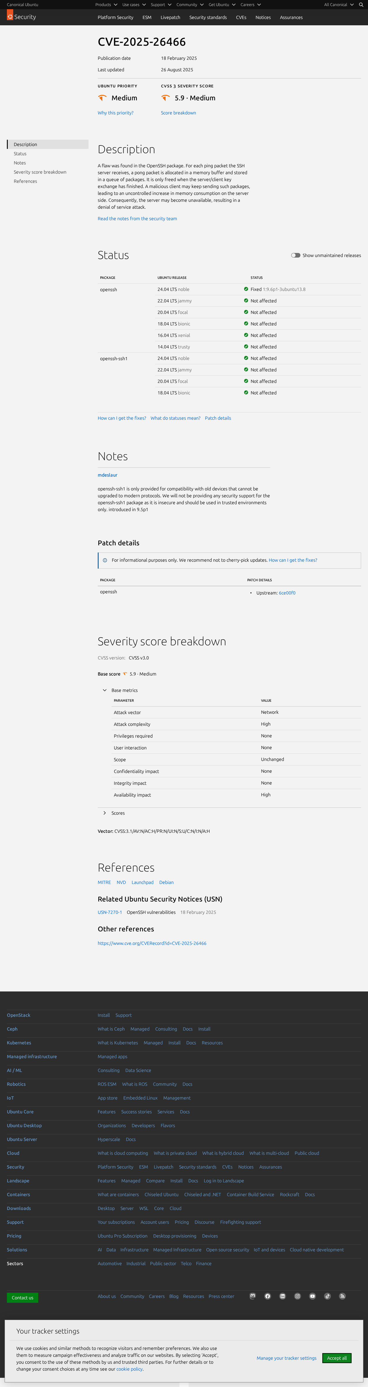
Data (111, 1249)
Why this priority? (115, 112)
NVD (121, 882)
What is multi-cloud (269, 1153)
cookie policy (129, 1368)
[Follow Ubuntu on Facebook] (268, 1297)
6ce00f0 (287, 592)
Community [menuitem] (187, 4)
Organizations (112, 1125)
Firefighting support (240, 1222)
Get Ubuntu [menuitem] (219, 4)
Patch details (218, 418)
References (25, 181)
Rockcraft (289, 1194)
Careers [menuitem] (247, 4)
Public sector (163, 1263)
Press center (221, 1296)
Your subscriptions (116, 1222)
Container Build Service (250, 1194)
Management (177, 1097)
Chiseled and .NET (202, 1194)
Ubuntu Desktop (24, 1125)
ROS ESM (107, 1084)
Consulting (166, 1028)
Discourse (204, 1222)
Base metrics (125, 690)
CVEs (241, 17)
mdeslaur (107, 474)
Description (25, 144)
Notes (20, 162)
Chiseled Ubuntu (162, 1194)
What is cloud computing (123, 1153)
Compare (155, 1180)
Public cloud (307, 1153)
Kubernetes (19, 1042)
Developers (143, 1125)
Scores (118, 813)
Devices (210, 1235)
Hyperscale (109, 1139)
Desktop (106, 1208)
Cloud (13, 1153)
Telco (186, 1263)
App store (108, 1097)
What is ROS (134, 1084)
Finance (204, 1263)
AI (100, 1249)
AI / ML (14, 1070)
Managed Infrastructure (177, 1249)
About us (107, 1296)
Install (104, 1015)
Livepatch (170, 17)
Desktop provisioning (174, 1235)
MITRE (104, 882)
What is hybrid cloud (223, 1153)
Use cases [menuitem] (130, 4)
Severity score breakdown (40, 171)
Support (124, 1015)
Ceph (12, 1028)
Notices (263, 17)
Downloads (19, 1208)
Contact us (22, 1297)
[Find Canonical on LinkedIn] (283, 1297)
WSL (143, 1208)
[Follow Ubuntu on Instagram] (298, 1297)
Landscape (18, 1180)
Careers (157, 1296)
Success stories (136, 1111)
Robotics (16, 1084)
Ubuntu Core (20, 1111)
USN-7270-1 (110, 912)
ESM (147, 17)
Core (159, 1208)
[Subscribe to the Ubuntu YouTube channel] (313, 1297)
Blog (174, 1296)
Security (15, 1166)
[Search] (361, 4)
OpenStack (18, 1015)
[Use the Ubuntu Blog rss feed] (343, 1297)
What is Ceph (111, 1028)
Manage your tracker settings (287, 1358)
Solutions (17, 1249)
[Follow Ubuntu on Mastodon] (253, 1297)
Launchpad (143, 882)
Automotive (110, 1263)
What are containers (118, 1194)
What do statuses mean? (175, 418)
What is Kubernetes (118, 1042)
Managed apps (112, 1056)
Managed (140, 1028)
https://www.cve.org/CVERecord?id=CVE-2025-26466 (152, 943)
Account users (155, 1222)
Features (107, 1111)
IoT (10, 1097)
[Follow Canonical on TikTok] (328, 1297)
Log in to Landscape (224, 1180)
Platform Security (115, 17)
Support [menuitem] (158, 4)
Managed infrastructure (32, 1056)
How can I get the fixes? (122, 418)
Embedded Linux (140, 1097)
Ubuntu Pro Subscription (122, 1235)
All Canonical (335, 4)
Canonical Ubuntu (22, 4)
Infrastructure (134, 1249)
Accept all (337, 1358)
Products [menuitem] (103, 4)
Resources (212, 1042)
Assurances (291, 17)
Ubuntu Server (22, 1139)
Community (165, 1084)
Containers (18, 1194)
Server (127, 1208)
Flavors (168, 1125)
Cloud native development (317, 1249)
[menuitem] (339, 4)
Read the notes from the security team (137, 218)
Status (20, 153)
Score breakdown (178, 112)
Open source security (227, 1249)
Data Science (138, 1070)
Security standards (208, 17)
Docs (188, 1028)
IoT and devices (269, 1249)
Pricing (182, 1222)
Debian (166, 882)
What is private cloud (175, 1153)
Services (166, 1111)
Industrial (135, 1263)
